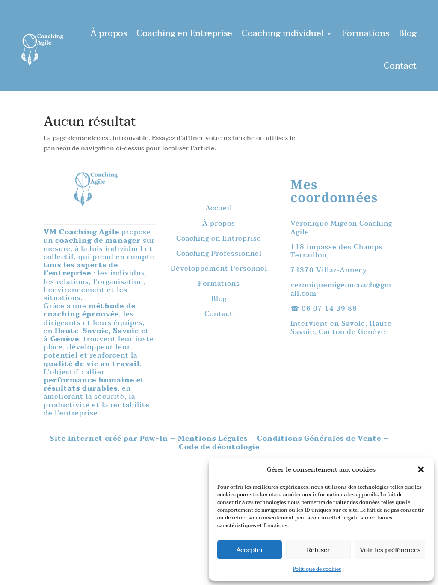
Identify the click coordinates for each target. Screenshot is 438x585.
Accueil (218, 208)
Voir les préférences (390, 549)
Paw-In (155, 439)
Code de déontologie (219, 447)
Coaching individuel (283, 33)
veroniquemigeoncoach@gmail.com (340, 289)
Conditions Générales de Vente (319, 439)
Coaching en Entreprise (184, 33)
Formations (365, 33)
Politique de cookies (317, 569)
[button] (421, 469)
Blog (408, 33)
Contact (400, 66)
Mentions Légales (214, 439)
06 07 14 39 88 (329, 309)
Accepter (249, 549)
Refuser (318, 549)
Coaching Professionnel (219, 254)
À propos (108, 33)
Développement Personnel (219, 269)
